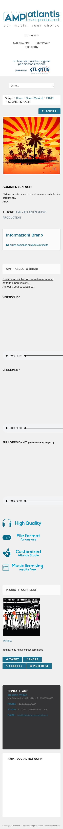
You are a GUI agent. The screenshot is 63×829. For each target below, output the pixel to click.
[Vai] (51, 85)
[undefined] (31, 145)
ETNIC (50, 98)
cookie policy (31, 47)
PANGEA (7, 641)
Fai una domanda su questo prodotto (28, 244)
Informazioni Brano (24, 235)
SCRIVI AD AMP (21, 43)
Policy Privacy (43, 43)
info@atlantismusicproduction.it (32, 715)
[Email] (59, 111)
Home (19, 98)
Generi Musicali (34, 98)
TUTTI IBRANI (31, 35)
